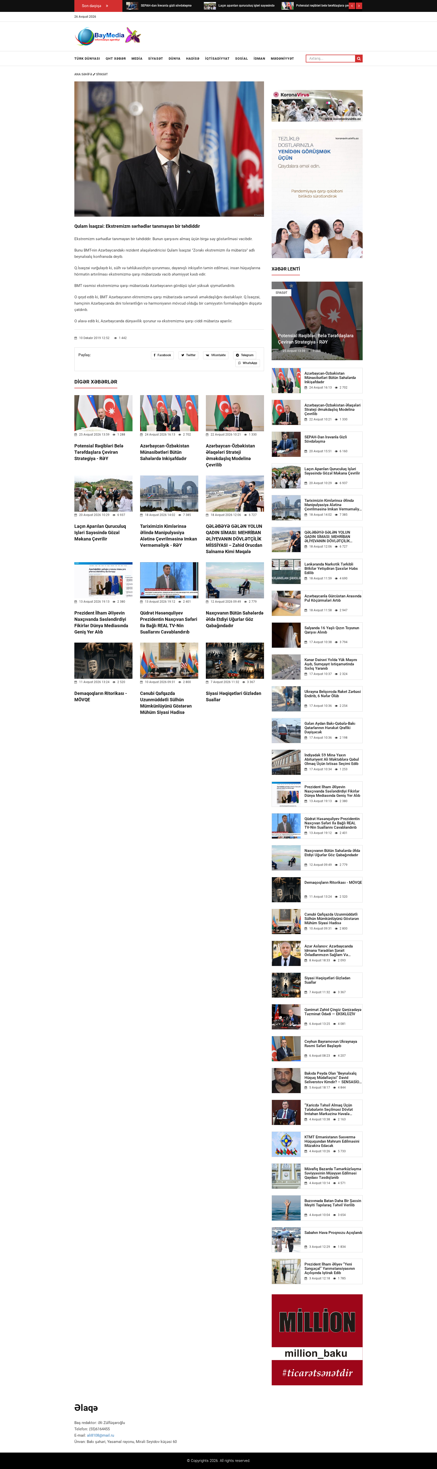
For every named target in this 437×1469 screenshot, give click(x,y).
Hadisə (193, 58)
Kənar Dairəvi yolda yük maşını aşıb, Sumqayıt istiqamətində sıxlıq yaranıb (330, 664)
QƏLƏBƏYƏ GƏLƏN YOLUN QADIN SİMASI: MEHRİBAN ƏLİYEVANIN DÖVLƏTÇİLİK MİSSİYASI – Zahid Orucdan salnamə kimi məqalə (234, 539)
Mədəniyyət (282, 58)
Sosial (241, 58)
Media (137, 58)
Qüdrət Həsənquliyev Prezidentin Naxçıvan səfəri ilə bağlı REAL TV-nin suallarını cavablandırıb (332, 823)
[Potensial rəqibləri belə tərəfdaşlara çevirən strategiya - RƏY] (287, 5)
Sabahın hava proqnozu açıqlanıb (333, 1233)
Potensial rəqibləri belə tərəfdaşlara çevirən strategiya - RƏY (98, 452)
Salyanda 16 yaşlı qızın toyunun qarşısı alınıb (331, 630)
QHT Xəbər (116, 58)
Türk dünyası (87, 58)
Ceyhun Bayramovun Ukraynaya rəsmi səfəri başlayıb (330, 1043)
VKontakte (218, 355)
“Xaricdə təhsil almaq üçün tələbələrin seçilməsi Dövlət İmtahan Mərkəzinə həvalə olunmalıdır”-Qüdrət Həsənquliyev (332, 1109)
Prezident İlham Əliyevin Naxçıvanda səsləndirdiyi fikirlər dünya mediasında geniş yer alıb (332, 791)
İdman (259, 58)
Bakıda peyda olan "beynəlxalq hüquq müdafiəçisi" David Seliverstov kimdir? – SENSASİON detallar (333, 1077)
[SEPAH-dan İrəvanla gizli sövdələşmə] (132, 5)
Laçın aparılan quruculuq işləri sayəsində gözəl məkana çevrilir (100, 532)
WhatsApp (249, 363)
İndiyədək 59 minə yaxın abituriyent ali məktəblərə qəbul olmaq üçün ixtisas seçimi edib (331, 759)
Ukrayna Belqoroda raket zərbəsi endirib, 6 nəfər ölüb (332, 694)
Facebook (164, 355)
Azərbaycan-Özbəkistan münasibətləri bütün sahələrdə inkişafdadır (164, 452)
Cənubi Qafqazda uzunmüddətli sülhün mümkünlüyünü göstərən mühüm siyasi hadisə (331, 918)
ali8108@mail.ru (100, 1435)
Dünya (175, 58)
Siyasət (155, 58)
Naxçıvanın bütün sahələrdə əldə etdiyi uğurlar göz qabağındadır (235, 619)
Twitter (190, 355)
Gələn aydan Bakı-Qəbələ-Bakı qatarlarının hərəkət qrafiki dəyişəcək (329, 727)
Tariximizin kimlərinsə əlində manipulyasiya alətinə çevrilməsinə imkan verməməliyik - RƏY (333, 505)
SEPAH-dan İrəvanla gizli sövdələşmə (325, 439)
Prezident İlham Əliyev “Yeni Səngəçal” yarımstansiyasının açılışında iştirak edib (329, 1268)
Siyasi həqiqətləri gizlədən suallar (327, 980)
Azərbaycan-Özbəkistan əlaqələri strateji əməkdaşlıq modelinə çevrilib (332, 409)
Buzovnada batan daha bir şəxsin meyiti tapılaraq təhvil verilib (332, 1203)
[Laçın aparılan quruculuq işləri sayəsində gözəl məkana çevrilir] (210, 5)
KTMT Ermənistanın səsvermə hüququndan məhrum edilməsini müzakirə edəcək (331, 1141)
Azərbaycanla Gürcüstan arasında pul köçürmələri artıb (332, 598)
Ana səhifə (83, 74)
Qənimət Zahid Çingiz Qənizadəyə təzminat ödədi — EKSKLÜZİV (332, 1012)
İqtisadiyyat (217, 58)
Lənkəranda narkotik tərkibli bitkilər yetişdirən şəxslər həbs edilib (331, 568)
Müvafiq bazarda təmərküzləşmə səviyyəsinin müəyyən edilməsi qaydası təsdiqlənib (332, 1173)
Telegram (246, 355)
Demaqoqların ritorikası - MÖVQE (333, 882)
